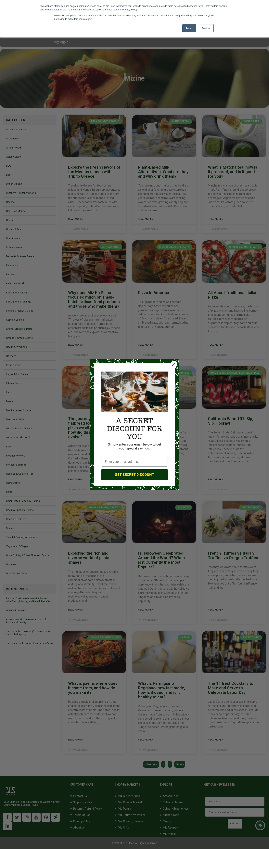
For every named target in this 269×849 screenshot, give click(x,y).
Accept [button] (189, 28)
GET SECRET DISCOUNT (134, 474)
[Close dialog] (173, 364)
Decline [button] (206, 28)
